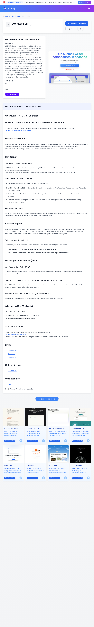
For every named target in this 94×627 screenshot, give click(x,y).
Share (73, 29)
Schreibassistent (17, 16)
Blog (9, 384)
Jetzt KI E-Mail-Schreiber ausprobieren (18, 130)
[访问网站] (20, 440)
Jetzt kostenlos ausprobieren (15, 334)
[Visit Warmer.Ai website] (69, 67)
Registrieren (12, 357)
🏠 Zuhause (6, 16)
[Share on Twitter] (80, 29)
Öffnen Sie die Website (78, 24)
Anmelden (11, 354)
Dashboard (12, 350)
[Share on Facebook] (86, 29)
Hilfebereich (12, 371)
